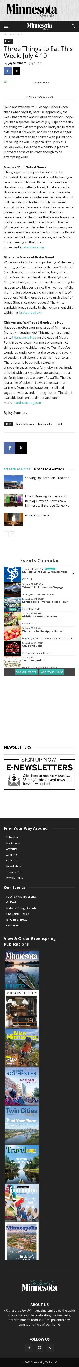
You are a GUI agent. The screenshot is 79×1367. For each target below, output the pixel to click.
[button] (6, 26)
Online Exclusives (25, 423)
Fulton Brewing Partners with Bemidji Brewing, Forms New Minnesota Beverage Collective (47, 501)
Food (19, 34)
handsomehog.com (27, 402)
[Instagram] (39, 1348)
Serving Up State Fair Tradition (47, 478)
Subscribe (12, 837)
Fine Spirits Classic (17, 914)
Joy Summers (17, 63)
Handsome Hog (25, 337)
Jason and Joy (45, 423)
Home (8, 34)
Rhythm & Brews (16, 919)
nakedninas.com (33, 247)
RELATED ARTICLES (17, 469)
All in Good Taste (37, 515)
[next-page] (12, 533)
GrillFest (11, 902)
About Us (12, 854)
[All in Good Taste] (13, 519)
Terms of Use (14, 872)
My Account (13, 843)
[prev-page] (6, 533)
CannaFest (12, 925)
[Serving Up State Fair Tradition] (13, 482)
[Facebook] (8, 71)
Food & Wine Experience (21, 896)
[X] (16, 71)
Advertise (12, 849)
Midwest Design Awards (21, 908)
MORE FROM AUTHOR (49, 469)
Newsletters (13, 866)
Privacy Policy (14, 878)
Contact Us (13, 860)
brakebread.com (31, 312)
